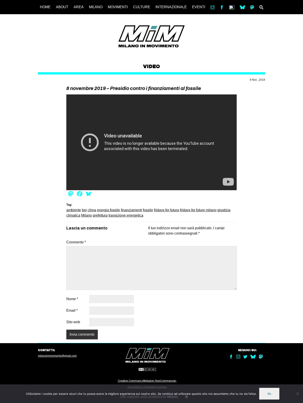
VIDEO (151, 66)
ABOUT (62, 7)
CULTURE (141, 7)
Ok (269, 393)
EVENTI (198, 7)
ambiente (73, 210)
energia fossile (108, 210)
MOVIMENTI (118, 7)
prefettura (100, 215)
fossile (148, 210)
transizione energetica (125, 215)
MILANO (95, 7)
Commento (76, 242)
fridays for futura (166, 210)
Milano (86, 215)
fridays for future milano (198, 210)
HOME (45, 7)
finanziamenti (131, 210)
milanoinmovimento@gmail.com (57, 355)
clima (92, 210)
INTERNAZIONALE (171, 7)
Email (72, 310)
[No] (297, 393)
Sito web (73, 322)
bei (84, 210)
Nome (72, 299)
